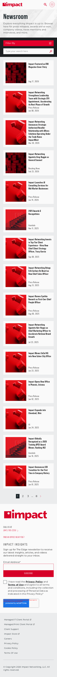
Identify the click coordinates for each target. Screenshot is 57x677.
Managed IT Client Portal (16, 619)
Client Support (11, 629)
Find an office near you (13, 537)
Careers (8, 638)
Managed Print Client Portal (18, 624)
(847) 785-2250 (9, 531)
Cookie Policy (11, 648)
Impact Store (10, 634)
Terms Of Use (11, 653)
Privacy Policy (11, 643)
